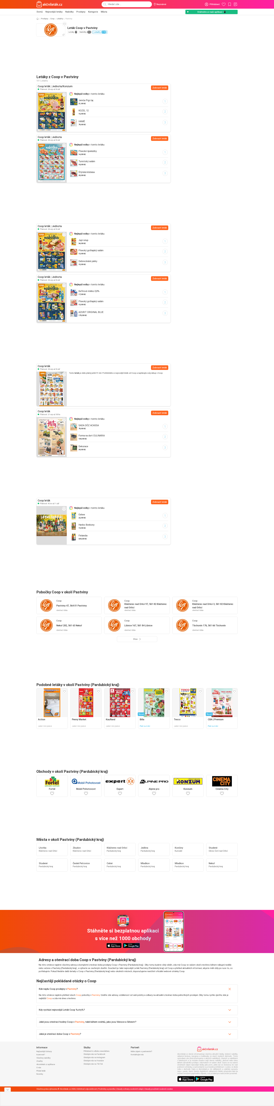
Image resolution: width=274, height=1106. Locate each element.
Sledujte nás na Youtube (94, 1061)
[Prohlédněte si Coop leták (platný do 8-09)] (52, 112)
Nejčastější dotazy (44, 1051)
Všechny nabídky (43, 1058)
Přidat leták (41, 1071)
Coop (52, 19)
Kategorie (93, 12)
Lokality (60, 19)
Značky (39, 1061)
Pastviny (72, 989)
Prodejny (80, 12)
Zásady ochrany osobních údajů (129, 1089)
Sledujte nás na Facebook (94, 1054)
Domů (40, 12)
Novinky (39, 1074)
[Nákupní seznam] (235, 4)
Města (104, 12)
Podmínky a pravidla (106, 1089)
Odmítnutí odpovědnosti (87, 1089)
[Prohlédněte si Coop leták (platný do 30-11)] (52, 437)
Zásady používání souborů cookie (158, 1089)
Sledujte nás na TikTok (93, 1064)
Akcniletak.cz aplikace (45, 1064)
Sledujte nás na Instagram (94, 1057)
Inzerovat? (40, 1054)
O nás (38, 1067)
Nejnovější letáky (53, 12)
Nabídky (69, 12)
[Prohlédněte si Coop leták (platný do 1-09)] (52, 525)
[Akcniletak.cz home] (49, 4)
